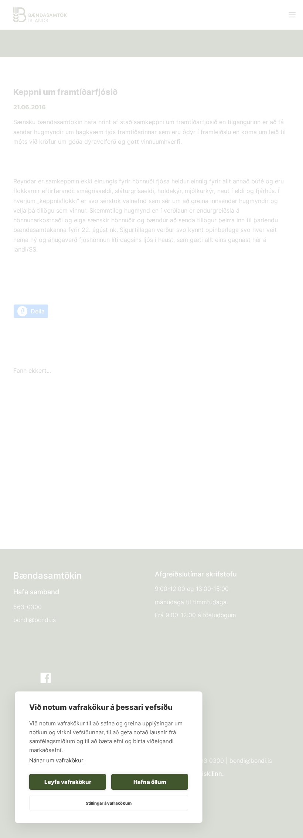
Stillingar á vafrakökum (109, 803)
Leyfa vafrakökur (67, 781)
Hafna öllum (149, 781)
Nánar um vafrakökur (56, 760)
